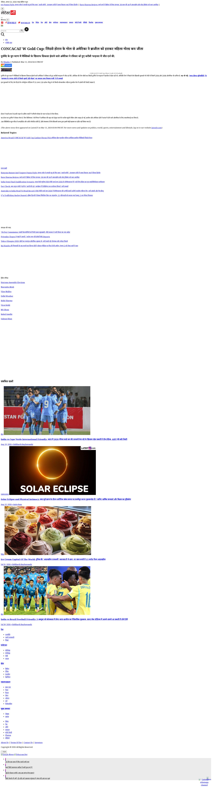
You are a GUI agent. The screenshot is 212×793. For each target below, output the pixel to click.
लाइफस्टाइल (63, 23)
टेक (42, 23)
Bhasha (7, 62)
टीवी (6, 656)
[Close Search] (27, 29)
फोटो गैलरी (78, 23)
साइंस (7, 717)
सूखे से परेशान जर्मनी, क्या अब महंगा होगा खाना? (19, 773)
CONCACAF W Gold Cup (24, 138)
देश (33, 23)
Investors (39, 743)
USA (49, 138)
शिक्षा (7, 640)
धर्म (6, 701)
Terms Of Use (16, 743)
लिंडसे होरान (88, 138)
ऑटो (45, 23)
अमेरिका (54, 138)
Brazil (11, 138)
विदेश (37, 23)
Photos (8, 735)
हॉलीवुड (7, 653)
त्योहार (7, 698)
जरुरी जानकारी (9, 637)
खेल (50, 23)
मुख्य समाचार (99, 23)
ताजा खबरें (4, 168)
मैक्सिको (82, 138)
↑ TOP (4, 752)
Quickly (11, 23)
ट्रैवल (6, 690)
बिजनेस (91, 23)
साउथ (7, 659)
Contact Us (28, 743)
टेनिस (7, 671)
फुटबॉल (7, 674)
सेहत (6, 695)
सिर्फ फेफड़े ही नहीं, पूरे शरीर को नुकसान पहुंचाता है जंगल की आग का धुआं (27, 778)
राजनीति (7, 635)
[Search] (2, 17)
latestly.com (156, 128)
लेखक (7, 714)
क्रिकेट (7, 669)
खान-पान (8, 687)
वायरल (71, 23)
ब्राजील (76, 138)
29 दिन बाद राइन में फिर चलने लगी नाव (17, 762)
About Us (5, 743)
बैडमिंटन (7, 677)
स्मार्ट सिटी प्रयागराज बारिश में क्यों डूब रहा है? (19, 767)
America (5, 138)
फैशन (7, 693)
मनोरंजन (55, 23)
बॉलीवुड (7, 650)
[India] (2, 26)
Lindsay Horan (40, 138)
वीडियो (85, 23)
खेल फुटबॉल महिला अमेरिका (65, 138)
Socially (25, 23)
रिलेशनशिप (8, 704)
